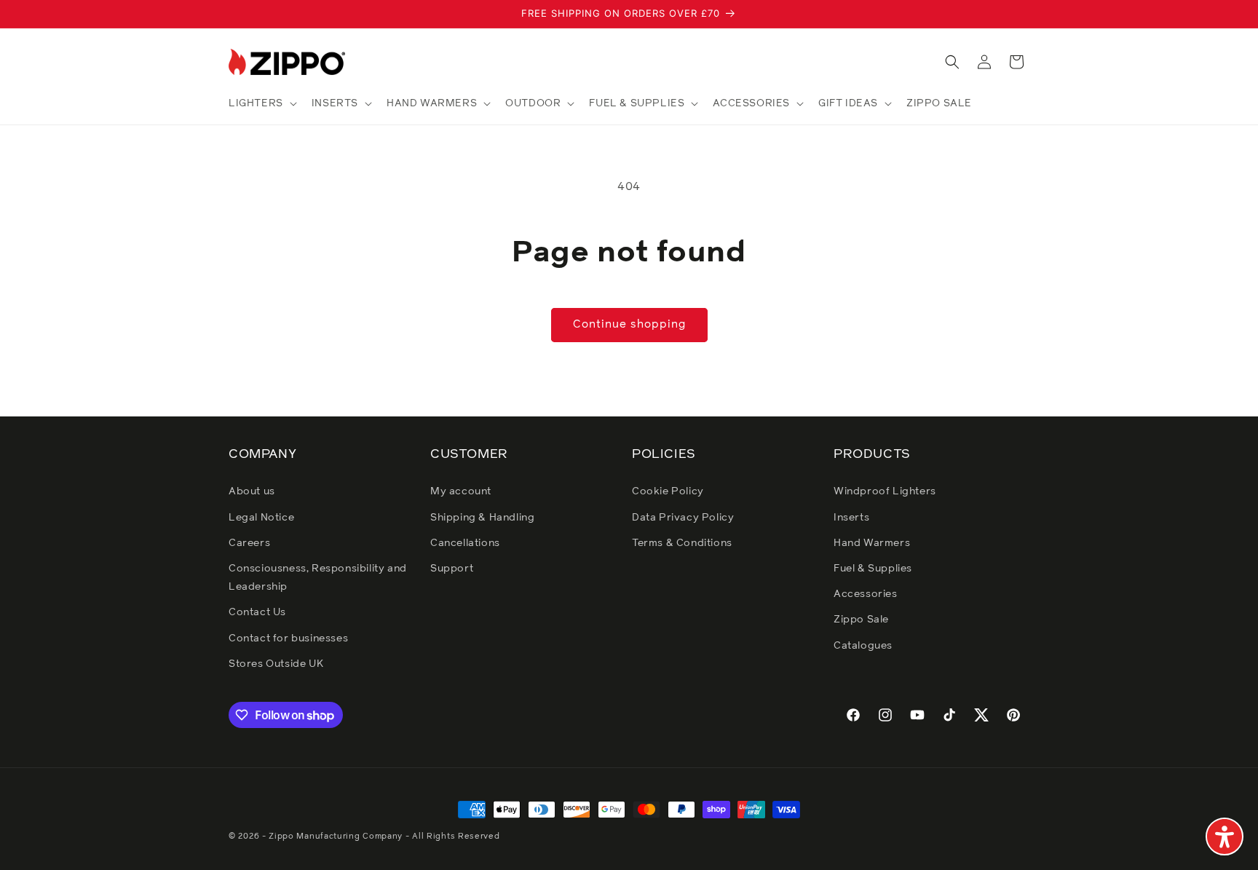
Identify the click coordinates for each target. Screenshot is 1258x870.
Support (451, 568)
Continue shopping (629, 324)
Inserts (851, 518)
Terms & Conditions (682, 543)
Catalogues (863, 646)
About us (252, 491)
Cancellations (465, 543)
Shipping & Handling (482, 518)
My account (460, 491)
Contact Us (257, 612)
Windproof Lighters (885, 491)
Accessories (866, 594)
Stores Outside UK (276, 664)
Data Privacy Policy (683, 518)
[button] (261, 103)
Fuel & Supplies (873, 568)
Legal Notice (261, 518)
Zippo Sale (861, 619)
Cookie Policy (668, 491)
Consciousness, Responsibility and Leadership (318, 577)
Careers (249, 543)
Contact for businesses (288, 638)
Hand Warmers (872, 543)
